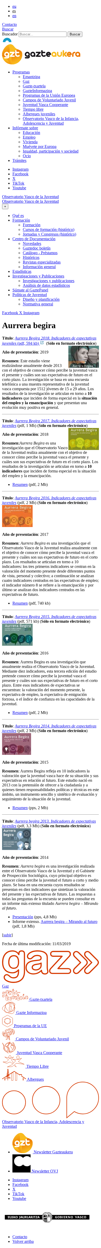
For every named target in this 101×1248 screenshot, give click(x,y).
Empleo (29, 137)
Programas (21, 72)
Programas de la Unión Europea (49, 95)
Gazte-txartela (34, 86)
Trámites (19, 160)
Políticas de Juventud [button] (29, 294)
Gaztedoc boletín (37, 248)
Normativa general (38, 304)
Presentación (22, 917)
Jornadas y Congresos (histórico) (49, 234)
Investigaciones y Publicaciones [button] (38, 276)
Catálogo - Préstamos (40, 253)
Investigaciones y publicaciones (48, 281)
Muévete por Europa (39, 146)
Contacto (9, 24)
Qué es (18, 215)
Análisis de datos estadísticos (46, 285)
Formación (31, 225)
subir (7, 935)
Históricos (31, 257)
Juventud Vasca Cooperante (45, 104)
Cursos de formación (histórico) (48, 229)
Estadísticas (21, 271)
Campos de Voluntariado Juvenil (49, 100)
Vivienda (30, 142)
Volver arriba (23, 1241)
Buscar (7, 29)
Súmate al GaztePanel (30, 290)
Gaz (26, 81)
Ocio (27, 156)
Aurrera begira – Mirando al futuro (69, 921)
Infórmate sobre (25, 128)
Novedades (32, 243)
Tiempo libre (33, 109)
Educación (31, 132)
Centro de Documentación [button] (33, 239)
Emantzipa (31, 76)
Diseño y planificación (41, 299)
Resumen (20, 484)
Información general (39, 267)
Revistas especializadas (42, 262)
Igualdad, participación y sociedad (50, 151)
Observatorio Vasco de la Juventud (30, 196)
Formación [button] (21, 220)
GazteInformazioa (37, 90)
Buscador (10, 34)
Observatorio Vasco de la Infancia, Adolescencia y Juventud (51, 120)
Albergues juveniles (39, 114)
